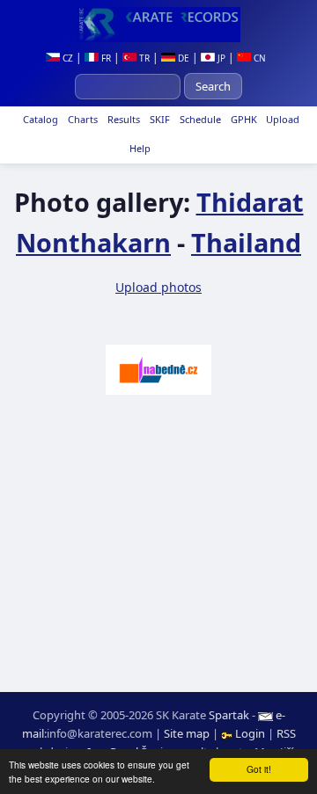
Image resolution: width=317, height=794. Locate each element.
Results (122, 119)
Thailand (246, 242)
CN (258, 58)
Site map (187, 733)
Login (250, 733)
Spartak (229, 715)
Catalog (39, 119)
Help (139, 148)
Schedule (199, 119)
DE (182, 58)
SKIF (158, 119)
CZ (66, 58)
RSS (286, 733)
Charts (81, 119)
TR (143, 58)
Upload (282, 119)
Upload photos (158, 287)
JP (220, 58)
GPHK (242, 119)
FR (105, 58)
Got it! (259, 769)
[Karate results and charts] (158, 24)
